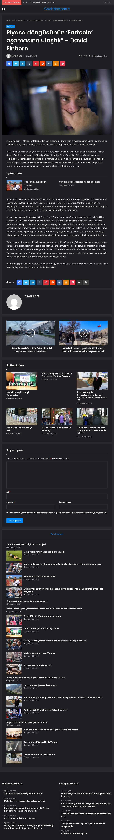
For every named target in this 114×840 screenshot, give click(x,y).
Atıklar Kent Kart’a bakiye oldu (19, 429)
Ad (8, 492)
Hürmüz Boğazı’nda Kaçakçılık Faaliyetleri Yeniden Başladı (57, 374)
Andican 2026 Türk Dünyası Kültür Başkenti (45, 710)
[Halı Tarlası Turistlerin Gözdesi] (14, 185)
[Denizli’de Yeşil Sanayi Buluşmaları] (21, 381)
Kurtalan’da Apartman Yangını (39, 653)
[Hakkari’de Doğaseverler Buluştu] (14, 689)
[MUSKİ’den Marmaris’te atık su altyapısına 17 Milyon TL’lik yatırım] (92, 416)
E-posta (10, 502)
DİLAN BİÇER (16, 56)
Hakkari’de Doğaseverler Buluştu (40, 685)
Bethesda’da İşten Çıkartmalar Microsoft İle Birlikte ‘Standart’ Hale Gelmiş (44, 608)
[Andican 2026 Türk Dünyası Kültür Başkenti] (14, 714)
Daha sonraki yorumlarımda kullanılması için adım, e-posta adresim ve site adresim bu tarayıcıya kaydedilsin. (58, 513)
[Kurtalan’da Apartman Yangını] (14, 657)
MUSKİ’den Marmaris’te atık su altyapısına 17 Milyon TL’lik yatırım (91, 430)
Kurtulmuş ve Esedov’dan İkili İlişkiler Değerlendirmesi (51, 729)
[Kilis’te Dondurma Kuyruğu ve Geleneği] (57, 416)
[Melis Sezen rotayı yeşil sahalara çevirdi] (14, 555)
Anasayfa (12, 20)
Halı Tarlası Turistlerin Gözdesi (39, 576)
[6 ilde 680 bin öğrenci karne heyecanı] (14, 620)
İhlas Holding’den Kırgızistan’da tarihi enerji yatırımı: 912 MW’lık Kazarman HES (92, 396)
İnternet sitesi (65, 502)
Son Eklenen (57, 534)
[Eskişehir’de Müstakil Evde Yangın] (14, 746)
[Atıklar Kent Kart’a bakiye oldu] (21, 416)
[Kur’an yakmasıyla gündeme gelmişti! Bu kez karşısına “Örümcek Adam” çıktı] (14, 568)
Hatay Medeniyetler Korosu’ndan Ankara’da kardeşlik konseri (55, 640)
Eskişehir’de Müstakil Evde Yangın (40, 742)
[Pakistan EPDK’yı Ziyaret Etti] (14, 669)
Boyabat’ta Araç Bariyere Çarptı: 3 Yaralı (27, 722)
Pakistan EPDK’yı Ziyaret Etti (38, 665)
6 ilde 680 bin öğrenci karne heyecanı (42, 616)
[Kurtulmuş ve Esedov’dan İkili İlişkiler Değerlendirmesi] (14, 733)
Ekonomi (21, 20)
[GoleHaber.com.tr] (57, 9)
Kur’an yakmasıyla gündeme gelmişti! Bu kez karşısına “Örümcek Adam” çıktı (55, 2)
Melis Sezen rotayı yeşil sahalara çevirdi (44, 551)
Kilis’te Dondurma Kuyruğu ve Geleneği (56, 429)
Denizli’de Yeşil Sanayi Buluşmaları (17, 393)
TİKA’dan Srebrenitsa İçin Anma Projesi (26, 544)
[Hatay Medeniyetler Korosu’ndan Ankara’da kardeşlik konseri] (14, 644)
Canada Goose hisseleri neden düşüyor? (79, 181)
